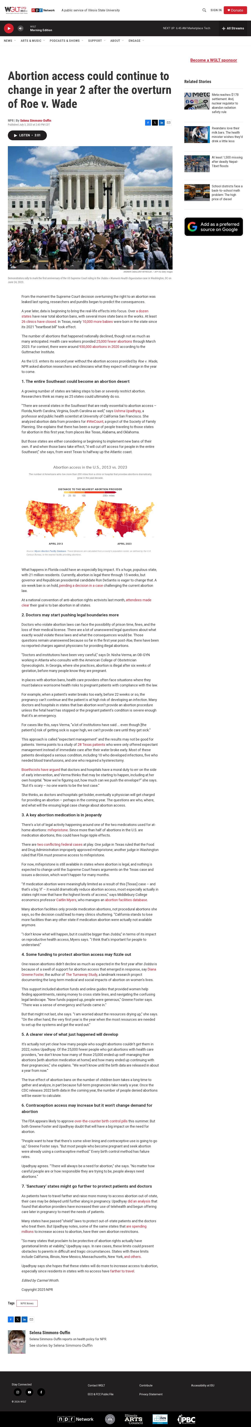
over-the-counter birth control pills (101, 1121)
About (115, 40)
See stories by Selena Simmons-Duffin (61, 1345)
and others (132, 1257)
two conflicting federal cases (60, 844)
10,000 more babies (97, 322)
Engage (135, 40)
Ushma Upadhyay (127, 411)
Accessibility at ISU (202, 1385)
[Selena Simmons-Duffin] (16, 1342)
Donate (237, 10)
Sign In (216, 10)
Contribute (146, 1385)
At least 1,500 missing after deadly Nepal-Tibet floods (227, 162)
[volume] (20, 28)
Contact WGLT (96, 1385)
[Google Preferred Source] (214, 226)
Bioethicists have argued (41, 770)
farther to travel (122, 1271)
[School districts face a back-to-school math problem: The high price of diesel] (197, 192)
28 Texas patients (91, 744)
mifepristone (58, 830)
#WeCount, (95, 421)
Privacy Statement (151, 1394)
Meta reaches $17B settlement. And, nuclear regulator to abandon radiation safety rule (225, 103)
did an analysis (139, 1201)
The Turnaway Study (81, 974)
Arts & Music (31, 40)
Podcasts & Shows (65, 40)
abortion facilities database (126, 900)
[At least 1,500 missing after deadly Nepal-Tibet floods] (197, 163)
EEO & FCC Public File (101, 1394)
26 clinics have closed (39, 322)
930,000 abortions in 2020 (99, 347)
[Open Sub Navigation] (15, 40)
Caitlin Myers (66, 900)
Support (95, 40)
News (8, 40)
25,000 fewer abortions (114, 341)
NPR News (27, 1303)
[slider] (26, 28)
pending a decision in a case (81, 585)
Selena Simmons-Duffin (35, 120)
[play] (9, 28)
